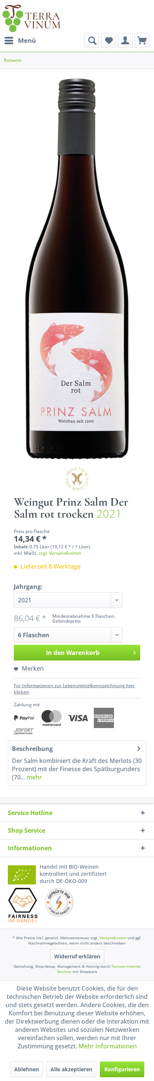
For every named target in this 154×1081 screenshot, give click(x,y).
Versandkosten (112, 937)
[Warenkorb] (142, 40)
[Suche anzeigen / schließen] (91, 40)
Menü (27, 40)
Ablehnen (26, 1069)
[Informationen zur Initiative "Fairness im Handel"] (23, 905)
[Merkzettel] (108, 40)
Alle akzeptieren (71, 1069)
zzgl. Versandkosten (59, 553)
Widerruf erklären (77, 956)
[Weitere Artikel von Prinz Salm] (77, 479)
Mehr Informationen (107, 1046)
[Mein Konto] (125, 40)
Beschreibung (32, 749)
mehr (33, 777)
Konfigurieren (122, 1069)
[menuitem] (20, 40)
